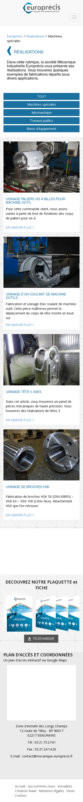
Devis (70, 791)
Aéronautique (42, 112)
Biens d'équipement (41, 128)
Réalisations (35, 36)
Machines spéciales (41, 104)
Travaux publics (41, 120)
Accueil (20, 786)
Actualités (65, 786)
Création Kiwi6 (25, 791)
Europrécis (15, 36)
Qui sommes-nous (41, 786)
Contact (21, 795)
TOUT (41, 96)
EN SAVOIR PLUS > (20, 227)
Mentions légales (51, 791)
